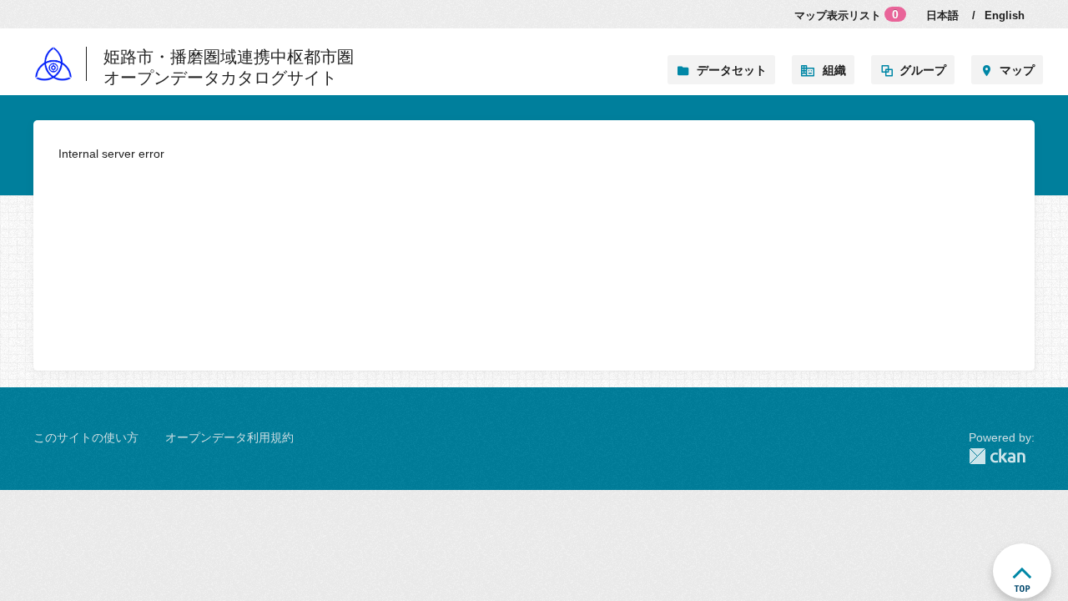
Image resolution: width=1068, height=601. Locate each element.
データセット (732, 70)
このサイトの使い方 (86, 437)
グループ (922, 70)
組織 (834, 70)
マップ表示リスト (846, 15)
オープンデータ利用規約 (229, 437)
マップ (1017, 70)
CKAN (1002, 456)
